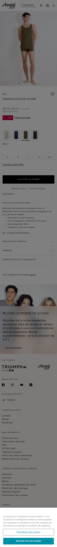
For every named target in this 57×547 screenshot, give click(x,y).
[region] (28, 527)
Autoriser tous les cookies (28, 541)
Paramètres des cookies (28, 532)
